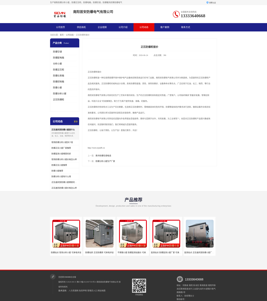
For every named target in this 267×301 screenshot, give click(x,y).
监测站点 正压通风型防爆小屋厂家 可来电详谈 (204, 252)
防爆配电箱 (58, 57)
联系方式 (185, 27)
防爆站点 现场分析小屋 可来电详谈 (66, 252)
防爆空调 (57, 52)
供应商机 (81, 27)
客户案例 (164, 27)
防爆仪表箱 (58, 75)
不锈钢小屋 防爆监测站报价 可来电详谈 (135, 252)
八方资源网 (73, 291)
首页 (62, 35)
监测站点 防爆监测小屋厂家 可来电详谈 (168, 252)
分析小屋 (57, 63)
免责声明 (83, 291)
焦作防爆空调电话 (103, 156)
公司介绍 (123, 27)
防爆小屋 (57, 87)
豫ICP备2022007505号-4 (86, 282)
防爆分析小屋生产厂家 (105, 161)
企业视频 (102, 27)
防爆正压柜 (58, 69)
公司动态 (143, 27)
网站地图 (101, 291)
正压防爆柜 (58, 99)
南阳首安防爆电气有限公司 (107, 282)
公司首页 (60, 27)
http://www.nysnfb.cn (96, 148)
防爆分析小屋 (59, 93)
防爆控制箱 (58, 81)
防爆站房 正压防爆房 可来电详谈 (99, 252)
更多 (76, 122)
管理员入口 (92, 291)
